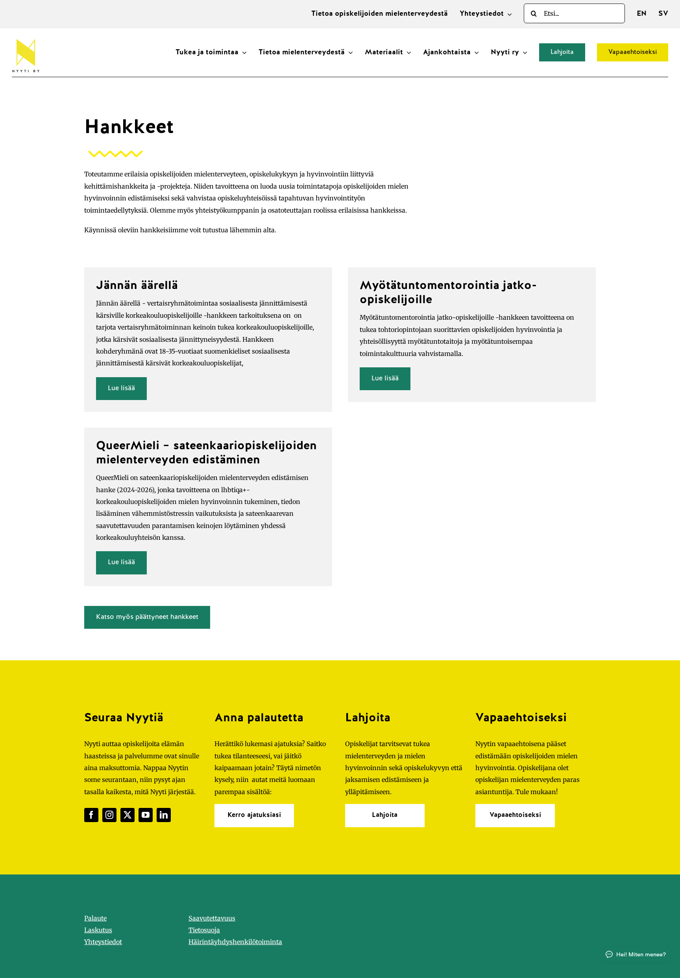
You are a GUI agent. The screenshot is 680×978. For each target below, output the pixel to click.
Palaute (95, 918)
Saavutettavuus (211, 918)
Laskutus (98, 930)
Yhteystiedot (103, 942)
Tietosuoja (204, 930)
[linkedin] (164, 815)
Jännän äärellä (137, 286)
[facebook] (91, 815)
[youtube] (146, 815)
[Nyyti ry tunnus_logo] (25, 37)
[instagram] (109, 815)
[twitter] (127, 815)
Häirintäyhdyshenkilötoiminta (235, 942)
